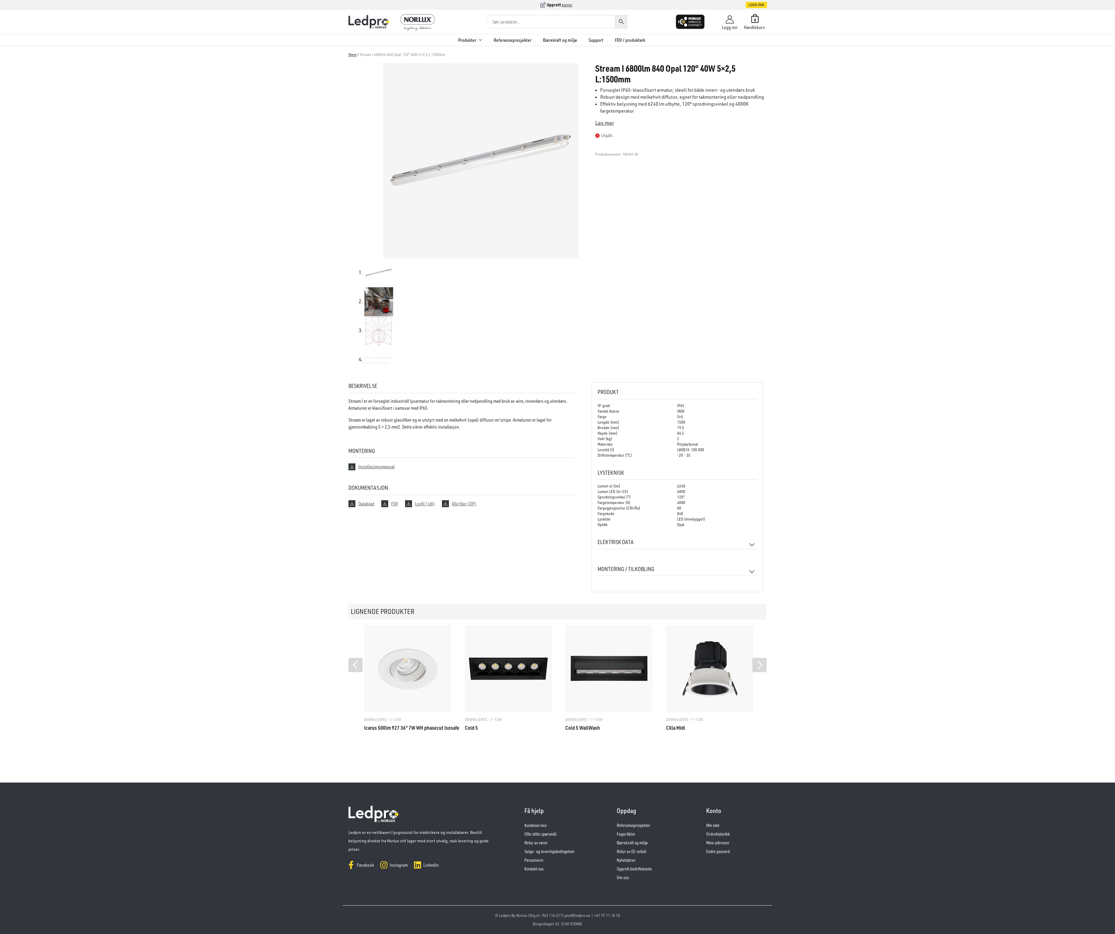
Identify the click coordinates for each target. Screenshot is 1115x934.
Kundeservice (535, 825)
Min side (713, 825)
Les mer (604, 123)
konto (567, 4)
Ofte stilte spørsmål (540, 834)
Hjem (352, 54)
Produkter (467, 40)
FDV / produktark (630, 40)
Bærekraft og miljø (560, 40)
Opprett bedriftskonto (634, 869)
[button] (750, 5)
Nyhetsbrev (626, 860)
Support (596, 40)
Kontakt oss (534, 869)
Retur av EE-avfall (631, 851)
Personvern (533, 860)
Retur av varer (536, 843)
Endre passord (718, 851)
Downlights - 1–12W (382, 719)
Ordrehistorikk (718, 834)
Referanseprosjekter (512, 40)
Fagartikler (626, 834)
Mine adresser (717, 843)
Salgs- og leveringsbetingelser (549, 851)
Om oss (623, 877)
